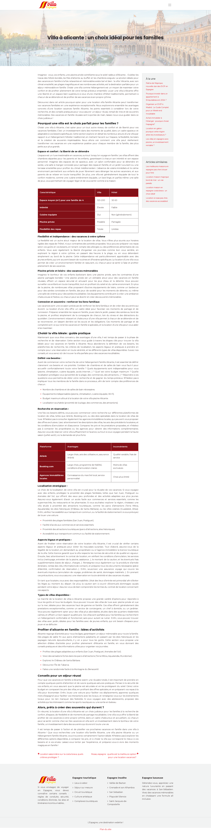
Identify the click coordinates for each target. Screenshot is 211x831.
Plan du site (105, 829)
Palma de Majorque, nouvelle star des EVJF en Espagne (157, 86)
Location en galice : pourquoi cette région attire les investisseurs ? (156, 131)
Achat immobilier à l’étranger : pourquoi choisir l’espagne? (157, 121)
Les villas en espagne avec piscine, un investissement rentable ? (157, 142)
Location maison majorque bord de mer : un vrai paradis (157, 180)
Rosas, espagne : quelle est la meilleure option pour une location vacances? (113, 756)
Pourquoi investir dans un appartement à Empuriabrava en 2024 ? (157, 97)
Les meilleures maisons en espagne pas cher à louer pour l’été (157, 169)
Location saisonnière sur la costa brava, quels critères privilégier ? (61, 756)
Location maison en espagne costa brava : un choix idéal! (156, 190)
